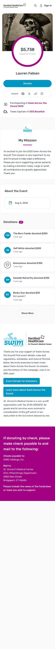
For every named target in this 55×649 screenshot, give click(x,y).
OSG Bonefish (37, 111)
